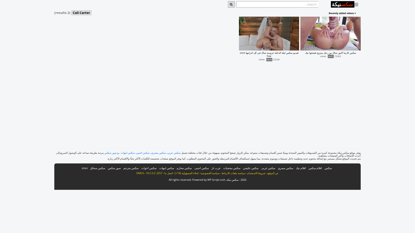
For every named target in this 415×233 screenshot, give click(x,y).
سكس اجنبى (201, 168)
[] (231, 4)
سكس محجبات (231, 168)
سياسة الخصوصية (209, 173)
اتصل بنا (168, 173)
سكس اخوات (149, 168)
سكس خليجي (251, 168)
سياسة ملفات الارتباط (233, 173)
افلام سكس (315, 168)
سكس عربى (268, 168)
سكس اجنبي (143, 153)
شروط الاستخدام (256, 173)
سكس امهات (128, 153)
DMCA (140, 173)
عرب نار (216, 168)
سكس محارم (184, 168)
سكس (328, 168)
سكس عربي (174, 153)
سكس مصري (158, 153)
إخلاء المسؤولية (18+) (186, 173)
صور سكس (110, 153)
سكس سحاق (97, 168)
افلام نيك (301, 168)
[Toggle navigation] (357, 4)
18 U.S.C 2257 (154, 173)
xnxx (85, 168)
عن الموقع (273, 173)
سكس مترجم (131, 168)
